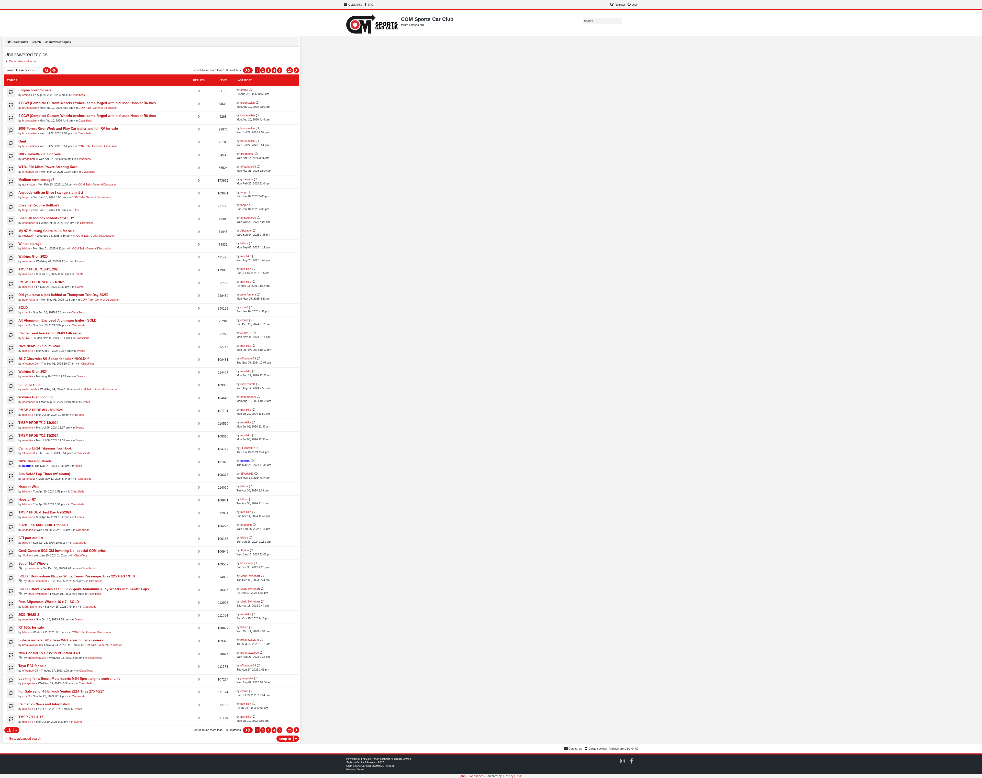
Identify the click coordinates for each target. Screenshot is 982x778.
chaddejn (28, 529)
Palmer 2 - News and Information (44, 704)
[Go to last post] (251, 90)
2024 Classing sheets (35, 461)
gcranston (28, 184)
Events (79, 261)
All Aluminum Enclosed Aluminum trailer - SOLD (57, 320)
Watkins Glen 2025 (33, 256)
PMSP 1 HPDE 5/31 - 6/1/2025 (41, 282)
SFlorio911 (28, 453)
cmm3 (26, 94)
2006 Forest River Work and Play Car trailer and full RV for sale (68, 128)
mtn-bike (27, 261)
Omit (22, 141)
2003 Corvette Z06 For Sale (39, 154)
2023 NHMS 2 (28, 615)
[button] (248, 70)
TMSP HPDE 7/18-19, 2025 (38, 269)
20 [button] (290, 70)
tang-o (26, 197)
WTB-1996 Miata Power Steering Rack (47, 167)
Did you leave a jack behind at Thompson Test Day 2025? (63, 295)
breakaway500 (31, 644)
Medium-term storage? (36, 180)
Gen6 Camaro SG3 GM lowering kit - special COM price (62, 551)
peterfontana (30, 299)
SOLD (23, 308)
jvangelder (28, 683)
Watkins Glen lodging (35, 397)
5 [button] (280, 70)
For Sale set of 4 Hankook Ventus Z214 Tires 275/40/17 (61, 691)
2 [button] (263, 70)
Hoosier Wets (28, 487)
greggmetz (29, 158)
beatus (26, 465)
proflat (356, 762)
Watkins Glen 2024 (33, 372)
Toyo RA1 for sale (32, 666)
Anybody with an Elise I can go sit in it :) (50, 192)
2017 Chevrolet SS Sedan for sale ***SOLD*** (53, 359)
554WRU (28, 337)
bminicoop (34, 568)
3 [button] (268, 70)
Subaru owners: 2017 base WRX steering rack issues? (61, 640)
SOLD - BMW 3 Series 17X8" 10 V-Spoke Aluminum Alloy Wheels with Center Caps (83, 589)
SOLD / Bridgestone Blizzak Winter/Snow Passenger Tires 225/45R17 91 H (76, 576)
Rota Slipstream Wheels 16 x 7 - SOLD (48, 602)
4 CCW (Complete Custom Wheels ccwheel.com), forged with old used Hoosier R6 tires (87, 103)
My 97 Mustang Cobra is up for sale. (46, 231)
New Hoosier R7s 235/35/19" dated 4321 (49, 653)
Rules (75, 210)
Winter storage (29, 244)
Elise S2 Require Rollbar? (38, 205)
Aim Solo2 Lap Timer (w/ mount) (44, 474)
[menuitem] (368, 5)
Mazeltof (372, 762)
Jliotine (26, 555)
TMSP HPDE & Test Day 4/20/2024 (44, 512)
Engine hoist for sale (34, 90)
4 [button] (274, 70)
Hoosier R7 (27, 499)
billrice (26, 248)
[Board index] (372, 23)
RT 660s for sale (31, 627)
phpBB (365, 758)
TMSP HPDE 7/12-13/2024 (38, 423)
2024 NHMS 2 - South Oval (39, 346)
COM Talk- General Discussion (98, 107)
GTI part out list (30, 538)
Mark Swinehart (37, 581)
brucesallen (29, 107)
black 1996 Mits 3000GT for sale (43, 525)
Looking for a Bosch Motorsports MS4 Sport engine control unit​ (69, 679)
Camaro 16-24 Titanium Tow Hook (45, 448)
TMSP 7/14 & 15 (30, 717)
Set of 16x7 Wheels (33, 563)
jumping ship (29, 384)
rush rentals (29, 389)
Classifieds (78, 94)
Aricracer (28, 235)
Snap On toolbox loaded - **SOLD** (46, 218)
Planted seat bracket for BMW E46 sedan (50, 333)
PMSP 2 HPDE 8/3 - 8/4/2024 (40, 410)
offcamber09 (30, 171)
